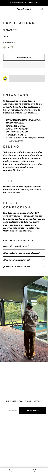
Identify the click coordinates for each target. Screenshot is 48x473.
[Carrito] (42, 9)
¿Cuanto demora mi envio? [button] (16, 267)
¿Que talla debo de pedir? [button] (16, 246)
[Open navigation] (6, 9)
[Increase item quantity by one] (12, 48)
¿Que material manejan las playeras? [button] (21, 253)
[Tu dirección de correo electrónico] (10, 410)
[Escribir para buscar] (6, 37)
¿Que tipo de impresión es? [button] (16, 260)
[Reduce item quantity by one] (4, 48)
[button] (24, 65)
